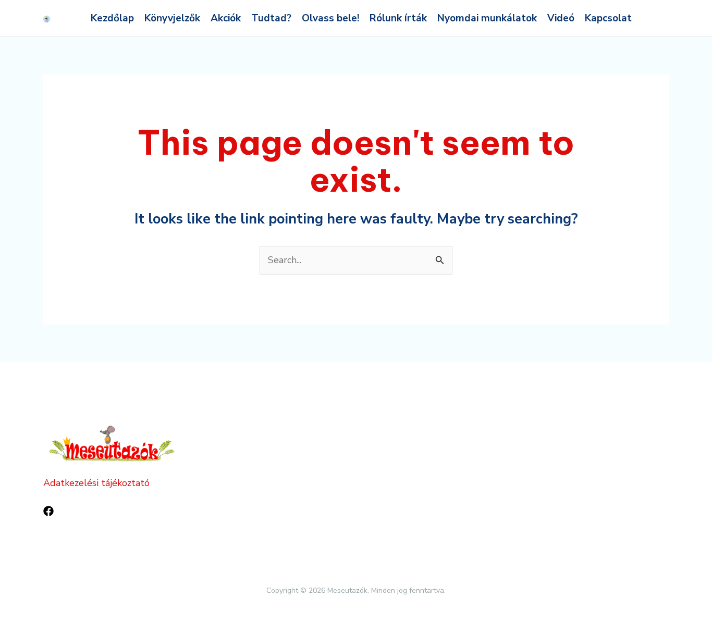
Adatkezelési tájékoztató (96, 483)
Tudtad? (271, 18)
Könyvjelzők (172, 18)
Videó (560, 18)
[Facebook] (48, 511)
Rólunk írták (398, 18)
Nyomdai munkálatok (487, 18)
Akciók (226, 18)
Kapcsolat (608, 18)
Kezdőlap (112, 18)
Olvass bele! (330, 18)
